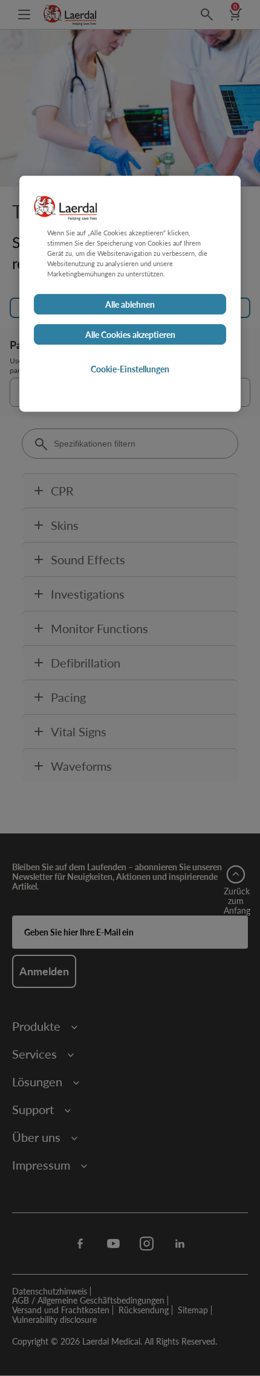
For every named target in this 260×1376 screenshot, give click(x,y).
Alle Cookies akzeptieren (130, 334)
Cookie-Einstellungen (130, 369)
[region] (130, 294)
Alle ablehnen (130, 304)
